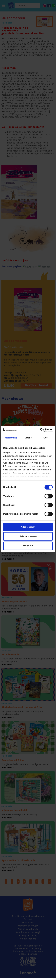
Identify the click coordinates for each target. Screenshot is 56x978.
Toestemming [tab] (10, 437)
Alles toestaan (28, 527)
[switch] (49, 496)
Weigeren (28, 545)
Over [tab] (46, 437)
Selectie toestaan (28, 536)
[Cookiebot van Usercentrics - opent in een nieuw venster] (40, 430)
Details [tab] (28, 437)
